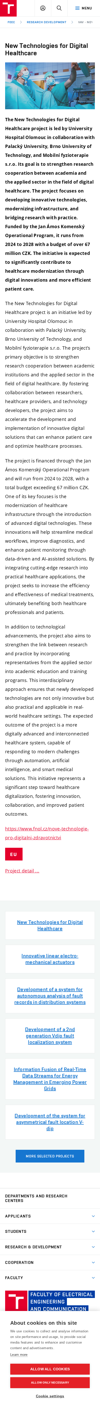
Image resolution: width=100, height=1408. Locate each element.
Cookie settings (50, 1396)
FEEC (11, 22)
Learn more (19, 1355)
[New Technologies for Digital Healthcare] (50, 85)
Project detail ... (22, 871)
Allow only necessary (50, 1382)
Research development (46, 22)
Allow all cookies (50, 1369)
